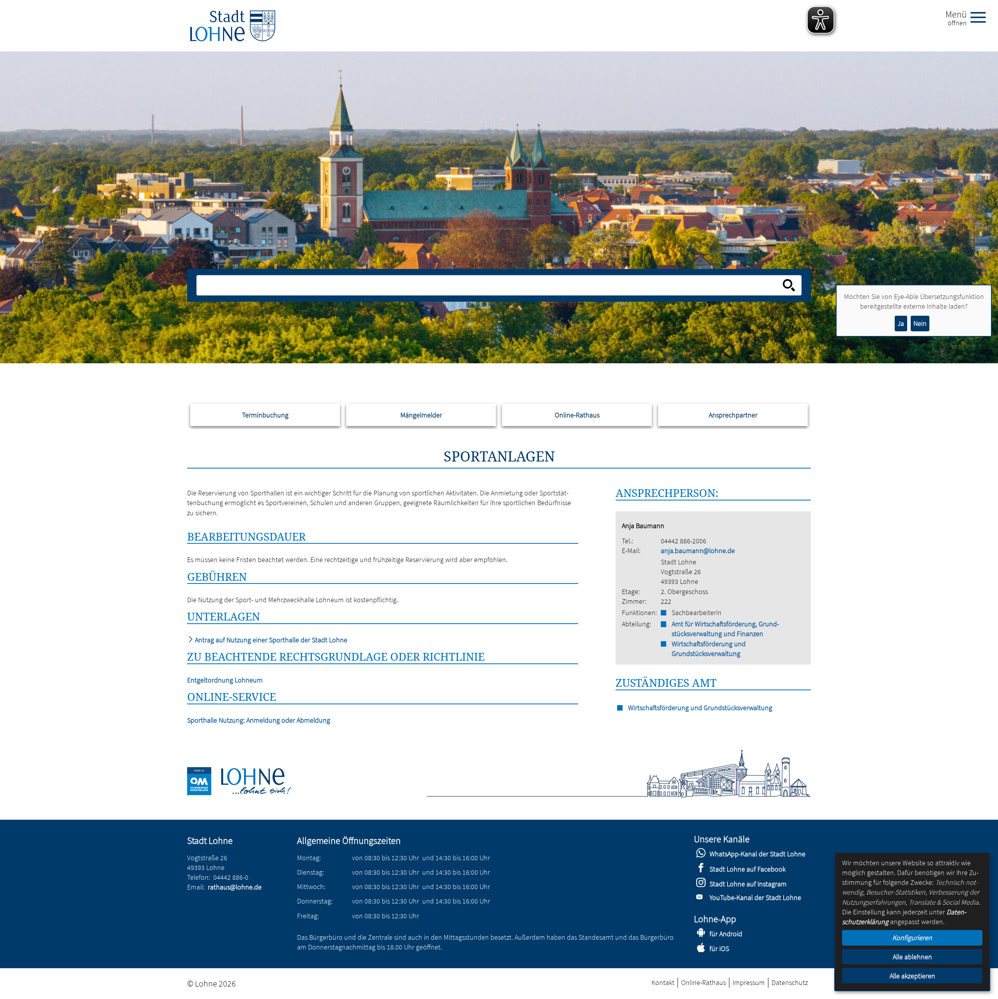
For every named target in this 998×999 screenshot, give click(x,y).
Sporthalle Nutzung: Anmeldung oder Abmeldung (258, 720)
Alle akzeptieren (912, 975)
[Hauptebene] (232, 25)
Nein (920, 323)
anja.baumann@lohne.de (698, 550)
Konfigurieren (912, 937)
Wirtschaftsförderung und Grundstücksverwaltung (709, 648)
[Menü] (981, 16)
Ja (900, 323)
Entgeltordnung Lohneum (225, 679)
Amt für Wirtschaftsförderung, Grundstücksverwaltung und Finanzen (725, 628)
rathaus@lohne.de (235, 886)
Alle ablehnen (912, 956)
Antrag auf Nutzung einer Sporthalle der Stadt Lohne (270, 639)
